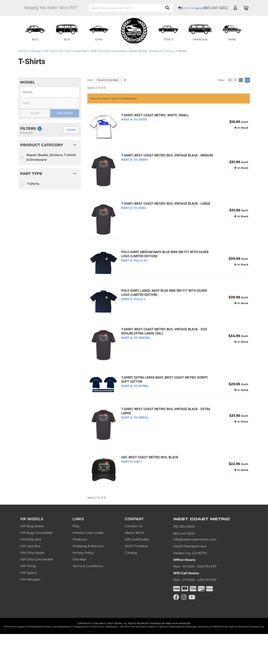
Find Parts (65, 113)
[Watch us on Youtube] (192, 597)
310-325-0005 (183, 526)
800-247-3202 (184, 533)
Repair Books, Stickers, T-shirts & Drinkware (51, 157)
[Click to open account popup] (235, 8)
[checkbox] (22, 184)
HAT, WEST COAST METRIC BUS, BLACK (149, 457)
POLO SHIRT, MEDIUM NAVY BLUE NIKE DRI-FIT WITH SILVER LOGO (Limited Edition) (165, 254)
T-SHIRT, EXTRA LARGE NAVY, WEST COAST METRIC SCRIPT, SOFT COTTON (164, 379)
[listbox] (49, 92)
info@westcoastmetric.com (195, 539)
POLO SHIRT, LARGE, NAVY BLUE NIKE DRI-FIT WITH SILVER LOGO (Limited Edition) (164, 293)
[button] (131, 8)
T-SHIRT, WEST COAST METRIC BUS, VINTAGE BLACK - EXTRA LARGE (165, 411)
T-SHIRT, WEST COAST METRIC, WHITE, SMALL (155, 115)
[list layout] (247, 80)
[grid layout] (240, 80)
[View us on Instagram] (183, 597)
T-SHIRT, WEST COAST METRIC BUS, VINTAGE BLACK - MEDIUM (167, 155)
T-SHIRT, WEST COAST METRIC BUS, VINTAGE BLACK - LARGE (165, 203)
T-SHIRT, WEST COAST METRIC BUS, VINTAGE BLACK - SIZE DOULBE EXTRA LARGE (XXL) (164, 331)
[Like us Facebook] (176, 597)
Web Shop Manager (178, 623)
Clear (71, 129)
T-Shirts (33, 184)
